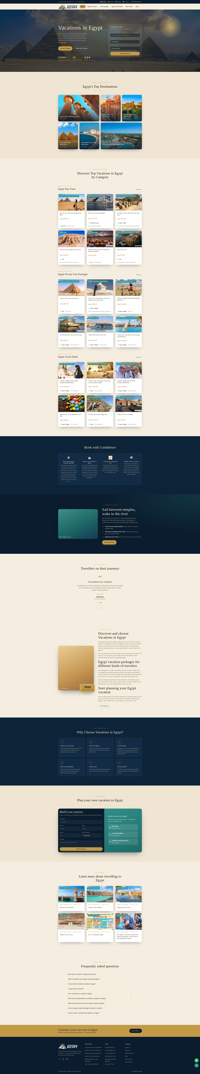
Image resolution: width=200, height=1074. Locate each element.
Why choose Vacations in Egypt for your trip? (82, 974)
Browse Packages (65, 48)
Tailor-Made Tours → (136, 1)
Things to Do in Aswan (123, 907)
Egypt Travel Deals (117, 6)
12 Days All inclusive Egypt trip (97, 414)
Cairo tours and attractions (92, 1064)
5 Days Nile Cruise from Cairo (97, 335)
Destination (114, 45)
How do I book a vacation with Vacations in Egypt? (83, 1013)
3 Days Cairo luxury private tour (69, 298)
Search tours (114, 32)
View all (139, 189)
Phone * (62, 825)
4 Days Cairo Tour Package (125, 414)
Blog (137, 6)
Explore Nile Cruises (81, 48)
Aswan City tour (122, 249)
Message (62, 839)
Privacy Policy (128, 1059)
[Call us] (197, 1065)
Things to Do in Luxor (66, 934)
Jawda (140, 1071)
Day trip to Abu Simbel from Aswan (70, 249)
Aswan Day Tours (109, 1064)
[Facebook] (59, 1059)
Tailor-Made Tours (129, 1053)
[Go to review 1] (98, 602)
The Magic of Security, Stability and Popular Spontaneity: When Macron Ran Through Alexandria (127, 936)
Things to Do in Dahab (95, 907)
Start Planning (104, 706)
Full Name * (62, 819)
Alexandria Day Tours (110, 1056)
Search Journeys (125, 53)
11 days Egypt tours (110, 1047)
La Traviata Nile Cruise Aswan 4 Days (71, 335)
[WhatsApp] (197, 1060)
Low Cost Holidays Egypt (95, 934)
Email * (83, 825)
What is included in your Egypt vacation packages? (84, 979)
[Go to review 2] (101, 602)
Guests (61, 832)
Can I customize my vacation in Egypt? (80, 993)
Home (82, 6)
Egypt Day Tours (92, 6)
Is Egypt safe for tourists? (76, 989)
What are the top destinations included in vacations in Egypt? (87, 998)
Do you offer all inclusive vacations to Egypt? (82, 984)
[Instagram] (63, 1059)
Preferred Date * (86, 832)
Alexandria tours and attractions (93, 1053)
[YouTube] (67, 1059)
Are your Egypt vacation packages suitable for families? (85, 1008)
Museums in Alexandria (67, 907)
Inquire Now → (135, 1031)
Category (113, 38)
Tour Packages (104, 6)
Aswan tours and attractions (92, 1056)
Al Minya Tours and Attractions (93, 1050)
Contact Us (128, 1050)
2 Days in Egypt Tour (110, 1053)
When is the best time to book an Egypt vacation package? (86, 1003)
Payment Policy (129, 1062)
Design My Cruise (109, 542)
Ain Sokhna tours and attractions (93, 1047)
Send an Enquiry (81, 849)
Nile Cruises (129, 6)
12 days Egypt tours (110, 1050)
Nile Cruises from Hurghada (96, 213)
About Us (127, 1047)
